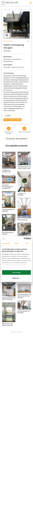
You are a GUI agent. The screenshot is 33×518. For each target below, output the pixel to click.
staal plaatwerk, (16, 59)
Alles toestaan (16, 272)
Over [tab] (27, 243)
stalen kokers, (7, 59)
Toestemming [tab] (6, 243)
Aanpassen (15, 278)
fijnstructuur (20, 67)
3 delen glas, (7, 67)
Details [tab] (16, 243)
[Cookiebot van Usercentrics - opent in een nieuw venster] (23, 238)
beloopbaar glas (8, 61)
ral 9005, (13, 67)
